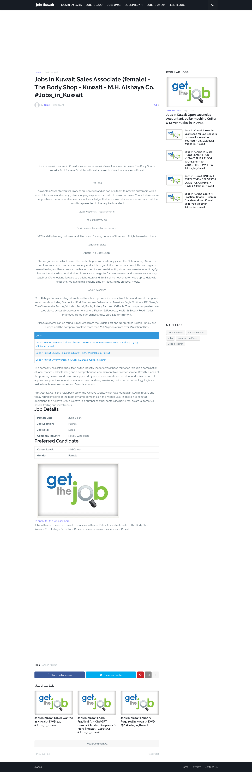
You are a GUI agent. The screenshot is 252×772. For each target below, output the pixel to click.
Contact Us (211, 767)
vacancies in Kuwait (188, 338)
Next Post (153, 754)
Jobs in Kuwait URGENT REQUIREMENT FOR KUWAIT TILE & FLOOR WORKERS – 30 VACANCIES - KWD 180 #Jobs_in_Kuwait (199, 160)
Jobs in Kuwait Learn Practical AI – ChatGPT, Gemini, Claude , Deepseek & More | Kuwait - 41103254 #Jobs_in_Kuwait (96, 725)
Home (37, 72)
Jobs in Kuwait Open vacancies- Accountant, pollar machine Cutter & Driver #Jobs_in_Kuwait (191, 119)
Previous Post (43, 754)
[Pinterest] (140, 675)
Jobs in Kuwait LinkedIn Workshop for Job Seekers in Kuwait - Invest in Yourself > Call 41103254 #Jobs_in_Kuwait (201, 137)
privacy (197, 767)
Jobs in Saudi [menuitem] (94, 5)
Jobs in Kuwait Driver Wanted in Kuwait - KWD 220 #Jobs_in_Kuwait (71, 360)
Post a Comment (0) (97, 743)
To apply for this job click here (52, 521)
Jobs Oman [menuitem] (114, 5)
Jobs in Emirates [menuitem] (71, 5)
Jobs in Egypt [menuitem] (134, 5)
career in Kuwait (196, 332)
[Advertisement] (126, 37)
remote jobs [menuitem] (177, 5)
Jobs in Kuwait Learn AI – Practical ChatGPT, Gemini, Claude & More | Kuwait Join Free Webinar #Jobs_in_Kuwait (201, 200)
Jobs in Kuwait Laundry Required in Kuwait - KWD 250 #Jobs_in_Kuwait (73, 353)
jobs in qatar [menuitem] (156, 5)
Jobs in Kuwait (50, 72)
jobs (170, 338)
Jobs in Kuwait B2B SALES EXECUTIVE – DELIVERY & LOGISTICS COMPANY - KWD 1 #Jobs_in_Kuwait (200, 181)
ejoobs (38, 767)
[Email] (148, 675)
